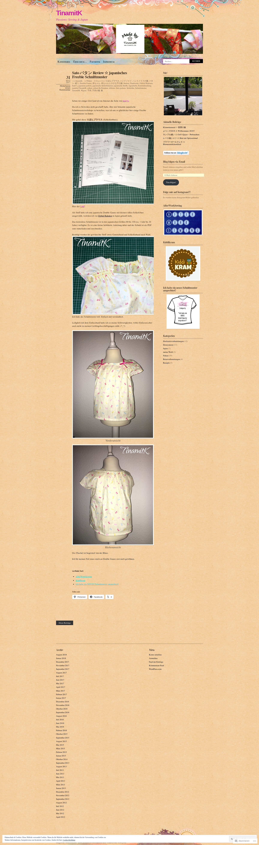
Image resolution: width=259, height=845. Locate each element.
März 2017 (60, 690)
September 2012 (62, 799)
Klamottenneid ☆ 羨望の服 (174, 127)
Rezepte (166, 362)
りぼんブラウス (112, 80)
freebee (126, 83)
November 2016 (62, 705)
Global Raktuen (146, 83)
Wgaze (83, 90)
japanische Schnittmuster (102, 85)
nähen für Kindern (100, 88)
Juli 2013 (60, 770)
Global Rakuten (105, 215)
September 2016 (62, 712)
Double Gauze (86, 83)
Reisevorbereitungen (171, 359)
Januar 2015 (61, 755)
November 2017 (62, 665)
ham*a (74, 85)
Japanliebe (133, 85)
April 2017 (60, 687)
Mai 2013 (60, 777)
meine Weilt (168, 352)
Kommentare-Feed (156, 665)
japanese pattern (85, 85)
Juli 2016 (60, 719)
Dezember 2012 (62, 791)
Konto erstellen (155, 654)
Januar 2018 (61, 658)
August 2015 (61, 741)
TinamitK (69, 13)
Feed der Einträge (156, 661)
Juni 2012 (60, 809)
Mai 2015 (60, 745)
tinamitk (79, 80)
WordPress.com (155, 669)
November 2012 (62, 795)
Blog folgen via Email (174, 162)
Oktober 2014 (61, 759)
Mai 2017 (60, 683)
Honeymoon (168, 344)
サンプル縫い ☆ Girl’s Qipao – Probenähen (181, 134)
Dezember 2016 (62, 701)
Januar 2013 (61, 788)
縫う (77, 83)
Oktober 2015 (61, 734)
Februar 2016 (61, 730)
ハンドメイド (126, 80)
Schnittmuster (140, 88)
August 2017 (61, 672)
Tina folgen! (171, 182)
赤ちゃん (96, 83)
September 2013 (62, 763)
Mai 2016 (60, 726)
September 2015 (62, 737)
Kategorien (64, 61)
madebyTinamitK (79, 88)
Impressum (108, 61)
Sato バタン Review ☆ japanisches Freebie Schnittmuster (99, 75)
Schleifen (130, 88)
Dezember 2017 (62, 661)
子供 (89, 90)
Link (82, 206)
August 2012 (61, 802)
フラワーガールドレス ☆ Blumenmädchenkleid (174, 143)
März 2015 (60, 748)
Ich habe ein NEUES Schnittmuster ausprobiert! (97, 584)
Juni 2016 (60, 723)
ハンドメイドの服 (140, 80)
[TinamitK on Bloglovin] (176, 154)
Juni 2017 (60, 679)
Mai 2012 (60, 813)
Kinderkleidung (144, 85)
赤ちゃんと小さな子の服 (112, 83)
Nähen (89, 80)
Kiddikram (80, 580)
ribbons (112, 88)
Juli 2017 (60, 676)
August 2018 (61, 654)
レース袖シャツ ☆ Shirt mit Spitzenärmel (180, 138)
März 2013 (60, 784)
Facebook (95, 61)
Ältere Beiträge (64, 622)
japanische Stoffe (121, 85)
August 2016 (61, 716)
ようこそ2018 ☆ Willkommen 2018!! (179, 131)
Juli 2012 (60, 806)
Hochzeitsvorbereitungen (173, 341)
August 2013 (61, 766)
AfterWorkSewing (84, 576)
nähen (89, 88)
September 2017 (62, 669)
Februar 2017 (61, 694)
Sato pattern (121, 88)
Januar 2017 (61, 698)
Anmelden (153, 658)
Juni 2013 (60, 773)
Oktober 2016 (61, 708)
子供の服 (96, 90)
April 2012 (60, 817)
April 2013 (60, 780)
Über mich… (80, 61)
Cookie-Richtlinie (69, 840)
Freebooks (134, 83)
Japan (165, 348)
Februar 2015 (61, 752)
